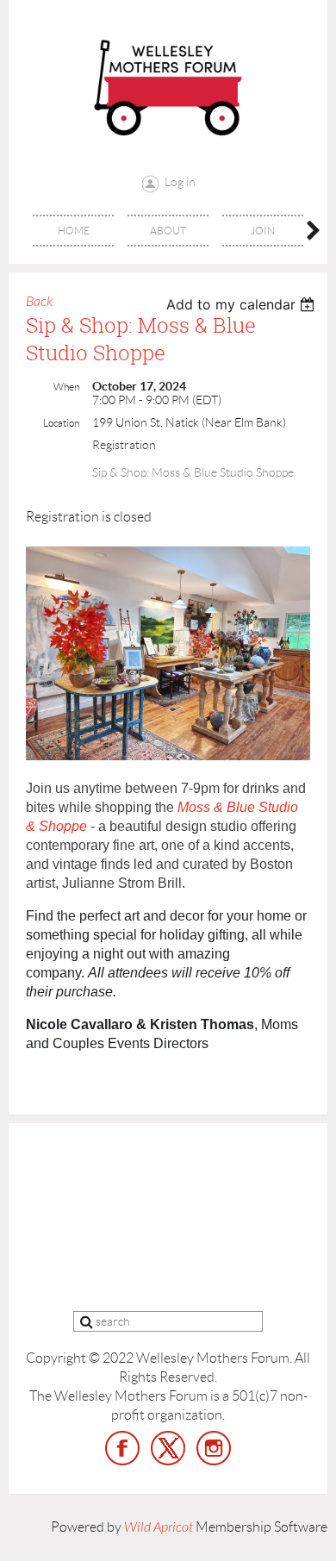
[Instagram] (213, 1448)
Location (61, 422)
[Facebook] (122, 1448)
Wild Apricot (158, 1527)
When (66, 386)
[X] (168, 1448)
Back (39, 301)
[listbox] (242, 304)
